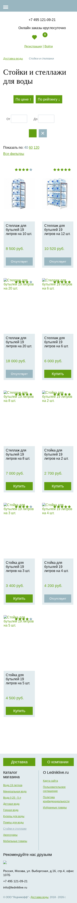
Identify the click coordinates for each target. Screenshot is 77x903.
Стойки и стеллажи (15, 828)
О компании (57, 762)
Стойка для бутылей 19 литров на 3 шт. (18, 567)
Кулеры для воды (13, 816)
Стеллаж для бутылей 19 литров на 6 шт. (56, 342)
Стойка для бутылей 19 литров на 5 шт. (18, 679)
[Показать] (33, 133)
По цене (23, 99)
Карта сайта (50, 780)
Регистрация (33, 46)
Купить (58, 374)
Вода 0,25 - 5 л (12, 797)
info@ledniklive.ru (15, 887)
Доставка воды (40, 897)
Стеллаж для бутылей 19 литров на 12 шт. (57, 230)
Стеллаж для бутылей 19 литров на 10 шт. (19, 230)
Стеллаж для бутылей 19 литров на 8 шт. (18, 454)
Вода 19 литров (12, 785)
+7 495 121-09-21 (42, 20)
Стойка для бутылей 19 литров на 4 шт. (56, 567)
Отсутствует (19, 261)
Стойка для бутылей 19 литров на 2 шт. (56, 454)
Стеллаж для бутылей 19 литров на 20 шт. (19, 342)
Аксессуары (10, 834)
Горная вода (10, 810)
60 (31, 147)
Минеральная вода (15, 791)
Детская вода (11, 803)
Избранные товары (55, 807)
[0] (41, 39)
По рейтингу (49, 99)
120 (36, 147)
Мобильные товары (15, 841)
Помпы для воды (13, 822)
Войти (48, 46)
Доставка (19, 762)
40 (26, 147)
